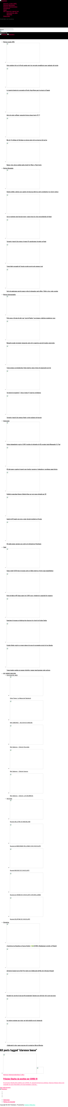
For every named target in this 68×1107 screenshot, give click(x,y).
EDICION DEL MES (12, 13)
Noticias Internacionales (10, 7)
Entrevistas (6, 16)
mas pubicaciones (5, 1087)
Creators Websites (29, 1105)
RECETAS (9, 14)
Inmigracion (6, 8)
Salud (5, 10)
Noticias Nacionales (9, 5)
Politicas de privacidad (9, 1102)
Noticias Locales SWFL (10, 3)
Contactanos (6, 1100)
